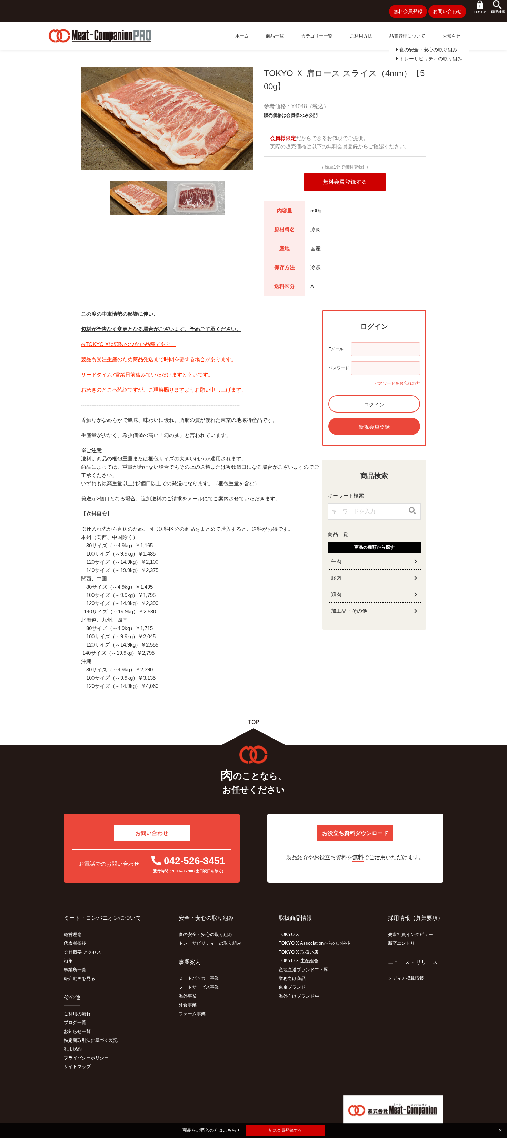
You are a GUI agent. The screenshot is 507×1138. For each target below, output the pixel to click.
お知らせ (451, 36)
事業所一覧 (75, 969)
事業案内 (190, 962)
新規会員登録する (285, 1130)
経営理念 (73, 934)
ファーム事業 (192, 1013)
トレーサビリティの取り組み (430, 58)
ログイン (374, 404)
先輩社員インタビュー (410, 934)
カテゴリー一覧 (316, 36)
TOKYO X (289, 934)
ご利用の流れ (77, 1013)
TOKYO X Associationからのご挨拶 (314, 943)
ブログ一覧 (75, 1022)
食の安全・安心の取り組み (427, 49)
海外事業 (188, 996)
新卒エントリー (403, 943)
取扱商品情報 (295, 918)
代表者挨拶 (75, 943)
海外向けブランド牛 (299, 996)
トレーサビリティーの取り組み (210, 943)
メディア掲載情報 (406, 978)
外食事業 (188, 1004)
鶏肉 (336, 594)
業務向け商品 (292, 978)
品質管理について (407, 36)
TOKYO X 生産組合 (298, 960)
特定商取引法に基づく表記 (91, 1040)
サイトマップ (77, 1066)
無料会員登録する (345, 182)
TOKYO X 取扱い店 (298, 952)
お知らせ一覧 (77, 1031)
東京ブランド (292, 987)
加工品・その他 (349, 611)
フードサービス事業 (199, 987)
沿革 (68, 960)
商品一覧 (275, 36)
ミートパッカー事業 (199, 978)
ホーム (242, 36)
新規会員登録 (374, 427)
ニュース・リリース (413, 962)
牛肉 (336, 561)
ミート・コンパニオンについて (102, 918)
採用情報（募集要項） (415, 918)
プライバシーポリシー (86, 1057)
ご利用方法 (361, 36)
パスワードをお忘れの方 (397, 383)
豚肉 (336, 578)
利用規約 (73, 1048)
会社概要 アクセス (82, 952)
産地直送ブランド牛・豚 (303, 969)
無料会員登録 (408, 11)
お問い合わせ (447, 11)
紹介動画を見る (79, 978)
